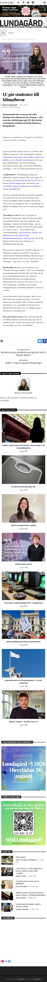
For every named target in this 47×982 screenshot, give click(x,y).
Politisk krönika (14, 107)
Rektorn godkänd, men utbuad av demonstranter (23, 641)
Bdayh (21, 979)
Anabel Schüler (22, 909)
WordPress (37, 979)
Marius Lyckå (21, 876)
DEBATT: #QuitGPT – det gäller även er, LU (23, 722)
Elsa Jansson (21, 898)
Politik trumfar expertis (23, 564)
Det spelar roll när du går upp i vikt (23, 487)
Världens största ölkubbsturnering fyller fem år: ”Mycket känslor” (23, 352)
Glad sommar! (21, 857)
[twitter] (40, 341)
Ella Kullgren (22, 886)
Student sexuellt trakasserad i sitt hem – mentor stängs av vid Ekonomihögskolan (30, 893)
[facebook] (44, 341)
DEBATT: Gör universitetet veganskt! (23, 525)
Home (4, 39)
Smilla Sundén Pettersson (26, 860)
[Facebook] (23, 2)
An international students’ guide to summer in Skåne (28, 905)
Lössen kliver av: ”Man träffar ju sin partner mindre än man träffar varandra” (29, 870)
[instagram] (33, 2)
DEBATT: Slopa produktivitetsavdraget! (23, 361)
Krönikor (11, 39)
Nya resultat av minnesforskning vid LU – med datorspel (23, 603)
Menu (11, 32)
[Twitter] (28, 2)
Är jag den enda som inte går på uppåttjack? (27, 882)
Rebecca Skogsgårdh (10, 105)
